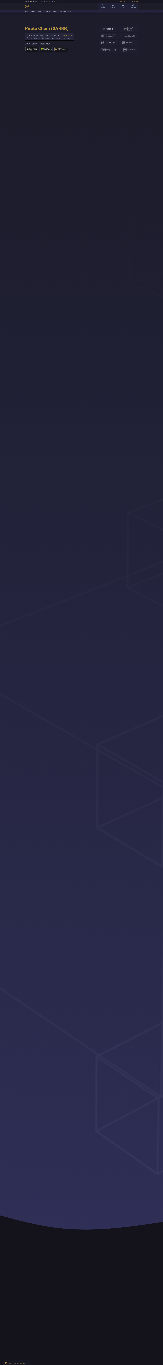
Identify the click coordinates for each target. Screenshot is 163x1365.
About (26, 11)
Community (62, 11)
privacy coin (67, 35)
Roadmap (135, 1)
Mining (39, 11)
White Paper (127, 1)
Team (121, 1)
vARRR (55, 11)
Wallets (33, 11)
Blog (69, 11)
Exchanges (47, 11)
